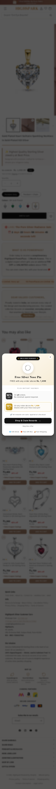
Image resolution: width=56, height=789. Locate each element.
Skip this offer (28, 426)
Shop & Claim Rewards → (28, 420)
